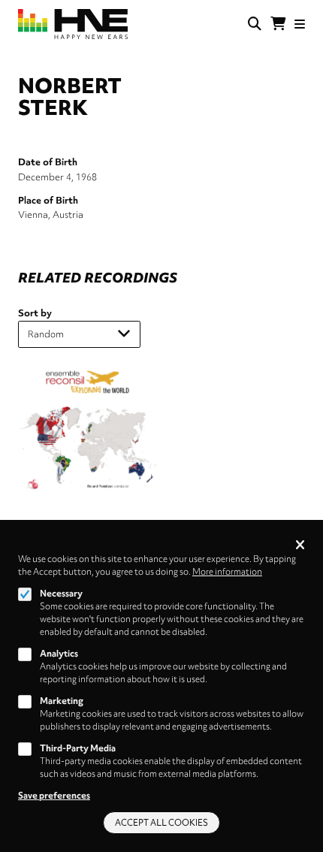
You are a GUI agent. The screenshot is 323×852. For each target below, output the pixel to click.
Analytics (59, 654)
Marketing (61, 701)
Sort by (35, 313)
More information (227, 572)
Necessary (61, 594)
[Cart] (277, 24)
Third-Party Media (78, 748)
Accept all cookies (161, 823)
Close (300, 546)
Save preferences (54, 796)
